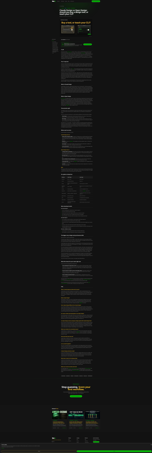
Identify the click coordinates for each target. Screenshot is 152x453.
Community (71, 1)
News (65, 8)
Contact (78, 442)
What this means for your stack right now (55, 51)
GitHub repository (88, 368)
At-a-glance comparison (55, 47)
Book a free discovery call (96, 1)
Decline (39, 451)
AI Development (73, 8)
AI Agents (63, 8)
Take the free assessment (87, 44)
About (77, 439)
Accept (114, 451)
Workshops (62, 1)
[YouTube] (53, 441)
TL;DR (53, 40)
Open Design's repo (70, 279)
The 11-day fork (54, 41)
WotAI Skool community (75, 370)
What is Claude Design (55, 42)
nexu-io (73, 68)
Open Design (63, 98)
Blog (68, 1)
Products (58, 1)
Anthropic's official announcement (73, 368)
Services (66, 1)
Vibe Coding (68, 8)
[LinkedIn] (52, 441)
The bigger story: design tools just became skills (55, 50)
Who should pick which (55, 48)
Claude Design (69, 51)
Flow (69, 439)
